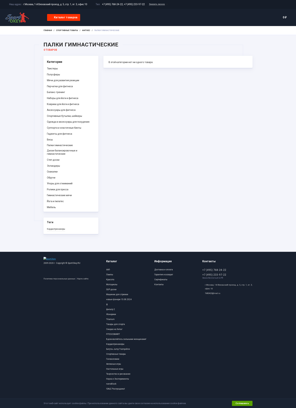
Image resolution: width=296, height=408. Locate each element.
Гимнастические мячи (59, 195)
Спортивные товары (67, 30)
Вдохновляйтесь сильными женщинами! (126, 339)
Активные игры (113, 364)
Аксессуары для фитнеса (61, 110)
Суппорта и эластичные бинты (64, 127)
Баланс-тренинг (56, 92)
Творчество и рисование (118, 374)
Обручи (51, 177)
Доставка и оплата (163, 269)
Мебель (51, 207)
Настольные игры (114, 369)
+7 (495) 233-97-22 (134, 4)
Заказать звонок (157, 4)
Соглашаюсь (242, 403)
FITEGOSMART (113, 334)
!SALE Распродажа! (115, 389)
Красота (110, 279)
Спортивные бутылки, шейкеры (64, 116)
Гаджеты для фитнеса (59, 133)
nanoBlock (111, 384)
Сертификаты (160, 279)
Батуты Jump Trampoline (118, 349)
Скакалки (52, 171)
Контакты (159, 284)
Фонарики (111, 314)
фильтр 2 (110, 309)
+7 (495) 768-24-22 (112, 4)
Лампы (109, 274)
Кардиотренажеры (56, 229)
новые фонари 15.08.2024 (119, 299)
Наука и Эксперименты (117, 379)
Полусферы (53, 74)
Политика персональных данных (59, 279)
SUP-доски (111, 289)
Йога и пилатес (55, 201)
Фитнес (86, 30)
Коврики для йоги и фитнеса (63, 104)
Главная (48, 30)
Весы (50, 139)
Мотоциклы (111, 284)
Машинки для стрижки (117, 294)
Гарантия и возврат (163, 274)
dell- (108, 269)
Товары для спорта (115, 324)
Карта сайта (82, 279)
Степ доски (53, 159)
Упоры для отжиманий (59, 183)
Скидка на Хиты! (114, 329)
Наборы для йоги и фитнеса (62, 98)
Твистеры (52, 68)
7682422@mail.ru (212, 293)
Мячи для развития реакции (63, 80)
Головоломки (112, 359)
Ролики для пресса (57, 189)
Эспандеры (53, 165)
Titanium (110, 319)
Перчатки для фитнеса (60, 86)
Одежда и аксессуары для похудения (68, 121)
